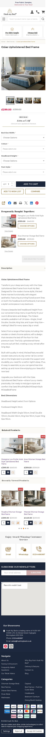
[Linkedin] (31, 202)
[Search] (43, 19)
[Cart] (43, 12)
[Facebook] (9, 202)
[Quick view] (13, 472)
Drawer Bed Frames (9, 691)
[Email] (15, 202)
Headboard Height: (9, 156)
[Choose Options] (8, 472)
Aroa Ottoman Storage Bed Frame (31, 236)
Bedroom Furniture (32, 697)
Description (6, 268)
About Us (4, 660)
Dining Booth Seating (33, 700)
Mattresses (5, 698)
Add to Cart (31, 184)
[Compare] (18, 523)
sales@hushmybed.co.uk (21, 641)
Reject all (18, 731)
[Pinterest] (36, 202)
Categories (6, 679)
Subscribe (36, 573)
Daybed (28, 684)
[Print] (20, 202)
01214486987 (17, 638)
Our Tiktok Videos (8, 673)
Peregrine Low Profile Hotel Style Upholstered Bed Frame (31, 217)
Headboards (29, 693)
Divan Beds (5, 694)
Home (3, 41)
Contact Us (29, 670)
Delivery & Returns (32, 666)
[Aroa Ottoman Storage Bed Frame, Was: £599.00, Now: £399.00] (35, 446)
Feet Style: (6, 167)
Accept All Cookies (34, 731)
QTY (4, 184)
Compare (35, 191)
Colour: (4, 144)
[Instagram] (11, 646)
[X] (26, 202)
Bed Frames (6, 687)
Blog (26, 673)
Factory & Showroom (9, 664)
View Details (9, 231)
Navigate (5, 656)
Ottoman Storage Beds (10, 684)
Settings (6, 731)
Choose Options (27, 226)
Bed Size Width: (8, 133)
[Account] (32, 12)
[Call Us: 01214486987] (37, 12)
